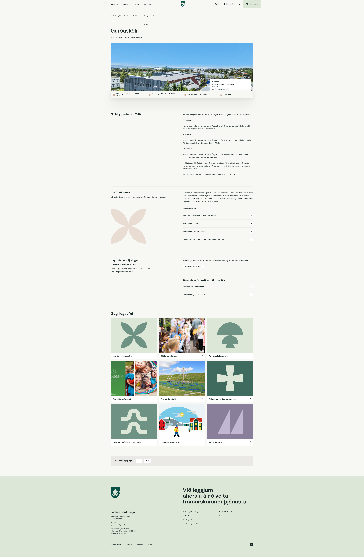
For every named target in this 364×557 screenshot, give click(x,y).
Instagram (140, 544)
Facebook (129, 544)
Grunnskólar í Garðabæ (134, 16)
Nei (147, 461)
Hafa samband (224, 520)
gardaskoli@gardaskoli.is (220, 89)
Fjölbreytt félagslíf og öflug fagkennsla (199, 215)
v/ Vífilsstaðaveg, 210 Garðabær (223, 84)
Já (139, 461)
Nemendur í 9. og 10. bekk (194, 231)
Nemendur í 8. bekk (191, 223)
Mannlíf (125, 4)
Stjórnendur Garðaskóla (193, 286)
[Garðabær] (183, 4)
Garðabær (148, 4)
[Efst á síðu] (251, 544)
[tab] (218, 215)
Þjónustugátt (117, 544)
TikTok (150, 544)
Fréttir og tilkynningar (191, 512)
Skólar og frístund (119, 16)
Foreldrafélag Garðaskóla (194, 294)
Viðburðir (186, 516)
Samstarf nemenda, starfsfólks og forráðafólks (203, 239)
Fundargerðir (188, 520)
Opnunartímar (224, 516)
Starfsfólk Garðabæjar (227, 512)
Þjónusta (114, 4)
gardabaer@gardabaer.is (120, 525)
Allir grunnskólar (149, 16)
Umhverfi (135, 4)
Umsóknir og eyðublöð (191, 524)
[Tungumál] (239, 4)
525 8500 (114, 522)
